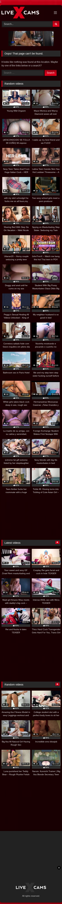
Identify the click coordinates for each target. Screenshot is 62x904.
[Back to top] (52, 895)
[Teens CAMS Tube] (25, 13)
